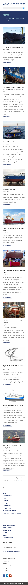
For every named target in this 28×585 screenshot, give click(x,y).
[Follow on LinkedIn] (7, 575)
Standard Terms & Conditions (12, 513)
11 (21, 480)
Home (5, 493)
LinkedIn (10, 18)
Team (4, 498)
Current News (7, 496)
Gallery (5, 532)
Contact (5, 501)
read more (7, 62)
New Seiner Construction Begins (13, 405)
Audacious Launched (9, 189)
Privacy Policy (7, 508)
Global (5, 535)
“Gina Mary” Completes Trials (12, 446)
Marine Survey (7, 528)
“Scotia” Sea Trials (8, 142)
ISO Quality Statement (10, 510)
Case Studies (7, 530)
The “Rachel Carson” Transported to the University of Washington (13, 88)
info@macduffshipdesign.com (12, 551)
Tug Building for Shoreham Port (13, 47)
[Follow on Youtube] (10, 575)
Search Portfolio (8, 537)
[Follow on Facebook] (4, 575)
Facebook (18, 18)
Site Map (5, 503)
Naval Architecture (9, 525)
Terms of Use (7, 505)
